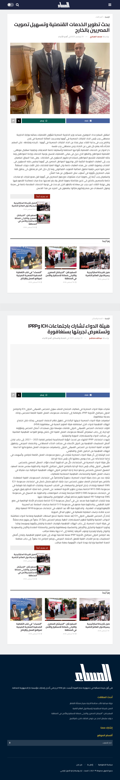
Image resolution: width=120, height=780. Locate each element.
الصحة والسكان (97, 318)
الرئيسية (107, 17)
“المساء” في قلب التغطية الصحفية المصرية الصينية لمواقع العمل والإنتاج (29, 275)
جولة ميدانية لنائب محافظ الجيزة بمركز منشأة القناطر (91, 703)
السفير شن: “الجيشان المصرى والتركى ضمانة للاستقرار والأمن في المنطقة (26, 219)
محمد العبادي (96, 36)
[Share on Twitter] (18, 120)
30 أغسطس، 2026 (29, 209)
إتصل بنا (90, 764)
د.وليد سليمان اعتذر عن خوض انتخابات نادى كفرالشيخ (91, 718)
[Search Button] (17, 5)
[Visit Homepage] (64, 5)
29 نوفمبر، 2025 (77, 36)
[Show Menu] (109, 5)
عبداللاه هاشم (95, 338)
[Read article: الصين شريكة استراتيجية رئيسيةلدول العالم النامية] (43, 206)
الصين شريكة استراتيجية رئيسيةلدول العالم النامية (24, 204)
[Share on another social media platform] (13, 120)
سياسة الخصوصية (105, 764)
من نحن (79, 764)
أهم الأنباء (99, 17)
